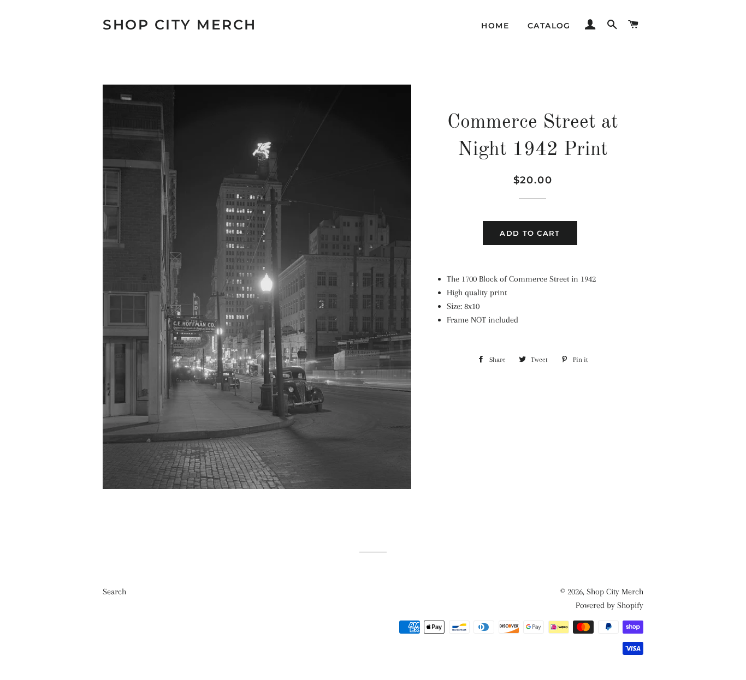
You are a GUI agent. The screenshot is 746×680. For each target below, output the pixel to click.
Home (495, 26)
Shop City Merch (180, 24)
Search (114, 592)
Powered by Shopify (609, 605)
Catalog (549, 26)
